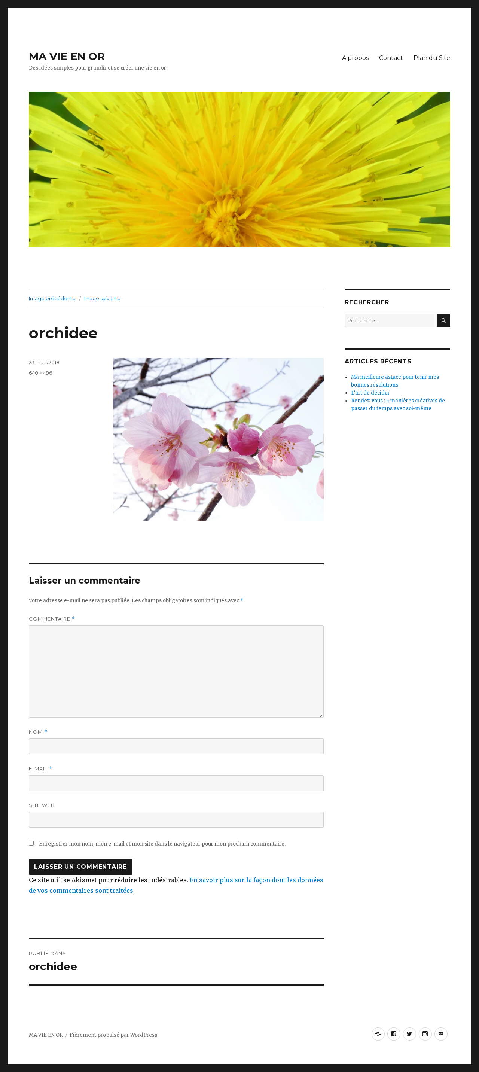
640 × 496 (40, 373)
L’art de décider (370, 393)
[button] (218, 439)
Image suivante (101, 298)
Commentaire (52, 619)
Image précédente (52, 298)
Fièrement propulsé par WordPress (113, 1035)
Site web (42, 805)
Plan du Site (432, 57)
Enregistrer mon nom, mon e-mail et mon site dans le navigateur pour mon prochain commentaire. (162, 844)
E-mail (40, 768)
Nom (38, 732)
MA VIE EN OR (67, 56)
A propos (355, 57)
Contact (391, 57)
